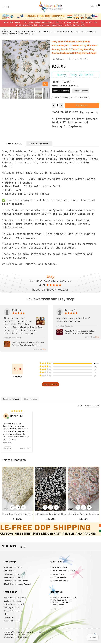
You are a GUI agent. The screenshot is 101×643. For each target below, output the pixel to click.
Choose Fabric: (65, 83)
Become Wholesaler (13, 621)
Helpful (7, 448)
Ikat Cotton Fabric (13, 577)
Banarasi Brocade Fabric (16, 581)
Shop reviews (30, 399)
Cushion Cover (57, 574)
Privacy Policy (11, 608)
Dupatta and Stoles (59, 581)
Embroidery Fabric (61, 91)
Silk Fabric (10, 571)
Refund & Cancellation (15, 604)
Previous (4, 64)
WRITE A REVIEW (50, 384)
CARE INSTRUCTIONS (39, 144)
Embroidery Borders (59, 567)
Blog (6, 614)
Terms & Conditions (13, 611)
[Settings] (92, 7)
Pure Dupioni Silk (13, 567)
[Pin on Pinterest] (92, 112)
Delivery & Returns (60, 98)
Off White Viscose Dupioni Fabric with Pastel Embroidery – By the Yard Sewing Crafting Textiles (83, 514)
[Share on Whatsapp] (97, 112)
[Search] (8, 7)
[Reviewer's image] (40, 324)
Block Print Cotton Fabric (17, 584)
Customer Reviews (12, 601)
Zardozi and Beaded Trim (62, 571)
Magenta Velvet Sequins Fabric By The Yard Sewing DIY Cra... (80, 332)
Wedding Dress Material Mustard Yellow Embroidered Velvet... (28, 344)
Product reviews (11, 399)
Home (4, 29)
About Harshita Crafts (15, 598)
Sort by (79, 405)
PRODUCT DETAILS (13, 144)
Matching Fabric (81, 91)
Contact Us (9, 618)
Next (47, 64)
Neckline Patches (58, 577)
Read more (7, 443)
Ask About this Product (80, 98)
